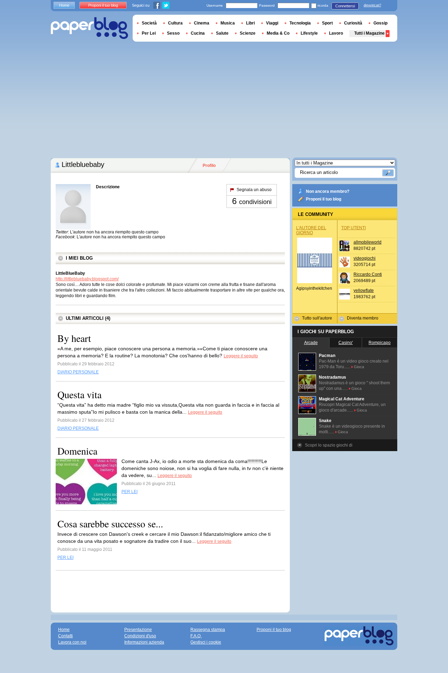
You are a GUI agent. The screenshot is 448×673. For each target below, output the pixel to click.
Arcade (311, 342)
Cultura (175, 23)
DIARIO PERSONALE (78, 372)
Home (64, 5)
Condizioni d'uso (140, 635)
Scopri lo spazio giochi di (328, 445)
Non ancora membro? (327, 191)
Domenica (77, 450)
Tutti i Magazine (369, 33)
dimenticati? (372, 5)
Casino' (345, 342)
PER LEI (129, 491)
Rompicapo (380, 342)
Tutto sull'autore (317, 318)
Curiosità (353, 23)
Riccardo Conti (368, 274)
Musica (227, 23)
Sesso (173, 33)
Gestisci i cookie (205, 642)
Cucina (198, 33)
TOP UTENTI (353, 227)
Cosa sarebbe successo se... (110, 523)
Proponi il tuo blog (323, 199)
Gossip (380, 23)
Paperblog (89, 28)
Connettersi (345, 6)
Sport (327, 23)
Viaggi (272, 23)
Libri (250, 23)
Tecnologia (300, 23)
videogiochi (365, 258)
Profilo (209, 165)
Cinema (201, 23)
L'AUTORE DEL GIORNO (311, 230)
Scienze (247, 33)
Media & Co (278, 33)
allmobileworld (368, 242)
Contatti (65, 635)
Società (149, 23)
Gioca (359, 367)
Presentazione (138, 629)
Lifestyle (309, 33)
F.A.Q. (196, 635)
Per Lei (149, 33)
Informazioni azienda (144, 642)
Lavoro (336, 33)
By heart (74, 338)
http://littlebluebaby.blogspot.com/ (87, 278)
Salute (222, 33)
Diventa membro (362, 318)
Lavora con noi (72, 642)
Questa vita (79, 394)
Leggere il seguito (241, 355)
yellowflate (364, 290)
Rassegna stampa (207, 629)
